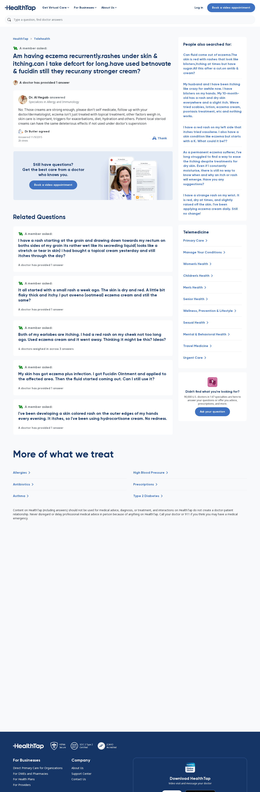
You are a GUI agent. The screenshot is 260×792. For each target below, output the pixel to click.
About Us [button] (77, 768)
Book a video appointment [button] (231, 7)
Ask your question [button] (212, 411)
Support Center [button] (81, 774)
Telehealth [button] (42, 39)
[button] (20, 7)
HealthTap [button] (20, 39)
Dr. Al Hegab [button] (39, 97)
